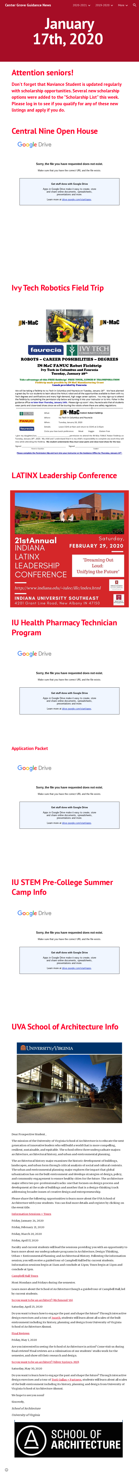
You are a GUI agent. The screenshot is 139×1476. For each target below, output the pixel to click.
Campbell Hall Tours (25, 1275)
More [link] (121, 5)
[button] (134, 5)
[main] (69, 31)
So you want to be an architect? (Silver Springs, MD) (45, 1362)
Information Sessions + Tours (31, 1214)
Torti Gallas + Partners (66, 1379)
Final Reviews (21, 1333)
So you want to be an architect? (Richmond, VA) (42, 1300)
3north (55, 1317)
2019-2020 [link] (102, 5)
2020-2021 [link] (80, 5)
